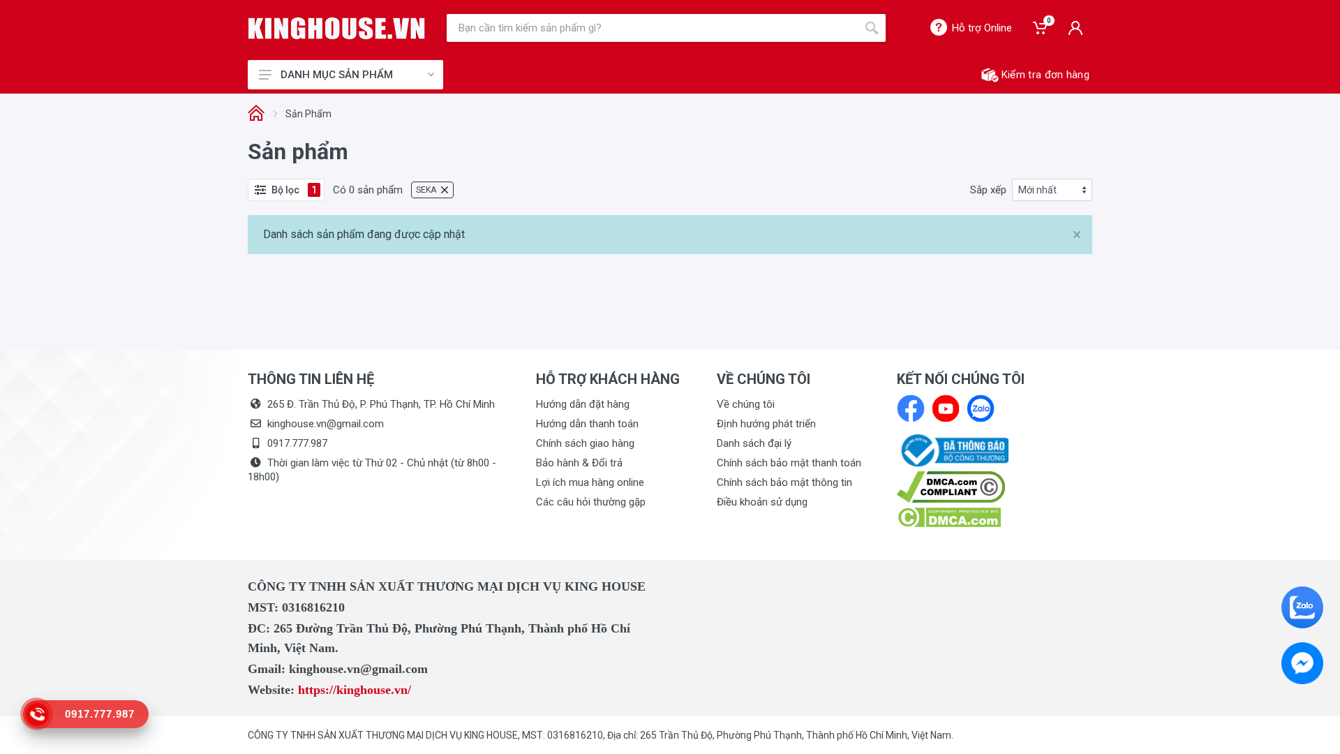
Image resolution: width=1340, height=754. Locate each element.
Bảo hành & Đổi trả (579, 463)
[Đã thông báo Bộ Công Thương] (952, 449)
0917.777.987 (297, 443)
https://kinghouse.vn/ (354, 690)
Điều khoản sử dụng (762, 502)
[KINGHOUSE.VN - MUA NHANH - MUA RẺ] (337, 28)
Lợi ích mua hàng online (590, 482)
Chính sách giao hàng (585, 443)
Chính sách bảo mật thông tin (784, 482)
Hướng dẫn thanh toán (587, 423)
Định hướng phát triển (766, 423)
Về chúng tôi (746, 404)
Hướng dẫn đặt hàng (583, 404)
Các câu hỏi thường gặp (591, 502)
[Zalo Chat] (1302, 607)
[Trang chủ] (256, 114)
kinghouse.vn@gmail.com (325, 423)
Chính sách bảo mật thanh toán (789, 463)
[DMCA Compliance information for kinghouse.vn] (994, 487)
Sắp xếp (988, 190)
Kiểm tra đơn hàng (1045, 74)
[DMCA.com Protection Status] (949, 516)
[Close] (1077, 234)
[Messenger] (1302, 663)
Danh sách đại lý (754, 443)
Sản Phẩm (308, 113)
